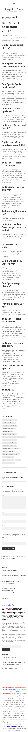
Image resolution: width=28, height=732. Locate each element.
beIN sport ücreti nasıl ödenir (9, 440)
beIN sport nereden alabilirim (9, 434)
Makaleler (9, 416)
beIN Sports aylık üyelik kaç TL (9, 442)
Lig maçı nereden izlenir (8, 460)
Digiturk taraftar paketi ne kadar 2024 (11, 454)
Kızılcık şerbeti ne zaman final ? (8, 588)
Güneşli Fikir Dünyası (14, 9)
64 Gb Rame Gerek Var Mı (10, 472)
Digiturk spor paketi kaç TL (8, 451)
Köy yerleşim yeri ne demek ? (8, 593)
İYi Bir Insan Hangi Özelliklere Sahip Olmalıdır (12, 662)
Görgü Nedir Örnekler (6, 657)
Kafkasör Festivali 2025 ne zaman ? (9, 573)
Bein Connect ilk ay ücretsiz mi (9, 420)
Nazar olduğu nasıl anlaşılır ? (8, 583)
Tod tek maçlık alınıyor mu (8, 463)
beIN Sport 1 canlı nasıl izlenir (9, 425)
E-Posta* (4, 519)
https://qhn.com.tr (5, 558)
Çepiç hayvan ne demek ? (7, 586)
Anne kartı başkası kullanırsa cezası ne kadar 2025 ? (13, 579)
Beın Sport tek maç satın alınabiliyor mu (11, 448)
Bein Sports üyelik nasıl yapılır (9, 445)
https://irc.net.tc (4, 556)
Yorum (3, 495)
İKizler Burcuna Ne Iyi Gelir (7, 668)
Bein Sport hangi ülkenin (8, 431)
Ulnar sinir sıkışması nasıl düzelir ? (9, 570)
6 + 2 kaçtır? (5, 541)
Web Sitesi (4, 525)
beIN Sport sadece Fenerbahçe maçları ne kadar (13, 437)
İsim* (3, 512)
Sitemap (13, 558)
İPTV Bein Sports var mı (8, 457)
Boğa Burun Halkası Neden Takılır (12, 478)
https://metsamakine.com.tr (17, 556)
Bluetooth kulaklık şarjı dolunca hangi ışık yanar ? (12, 581)
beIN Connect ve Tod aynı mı (9, 422)
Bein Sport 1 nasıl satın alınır (9, 428)
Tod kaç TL (18, 460)
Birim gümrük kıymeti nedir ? (8, 590)
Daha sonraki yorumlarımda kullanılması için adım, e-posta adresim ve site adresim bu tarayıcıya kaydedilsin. (13, 536)
